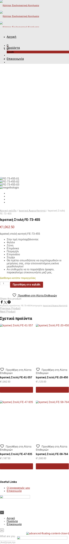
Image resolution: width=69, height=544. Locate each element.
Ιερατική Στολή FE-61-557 (16, 377)
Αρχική (11, 36)
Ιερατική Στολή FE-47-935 (16, 454)
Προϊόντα (13, 48)
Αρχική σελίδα (8, 210)
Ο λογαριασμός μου (18, 487)
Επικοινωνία (15, 58)
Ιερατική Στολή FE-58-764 (52, 454)
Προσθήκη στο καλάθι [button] (16, 389)
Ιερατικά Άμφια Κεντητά (32, 210)
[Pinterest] (9, 302)
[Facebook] (2, 302)
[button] (7, 45)
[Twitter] (5, 302)
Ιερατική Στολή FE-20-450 (52, 377)
